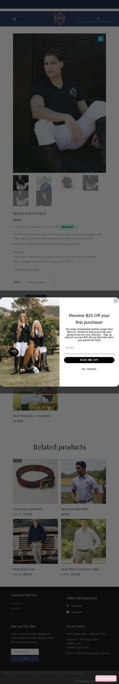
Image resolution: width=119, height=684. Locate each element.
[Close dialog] (116, 301)
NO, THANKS (89, 369)
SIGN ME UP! (89, 360)
